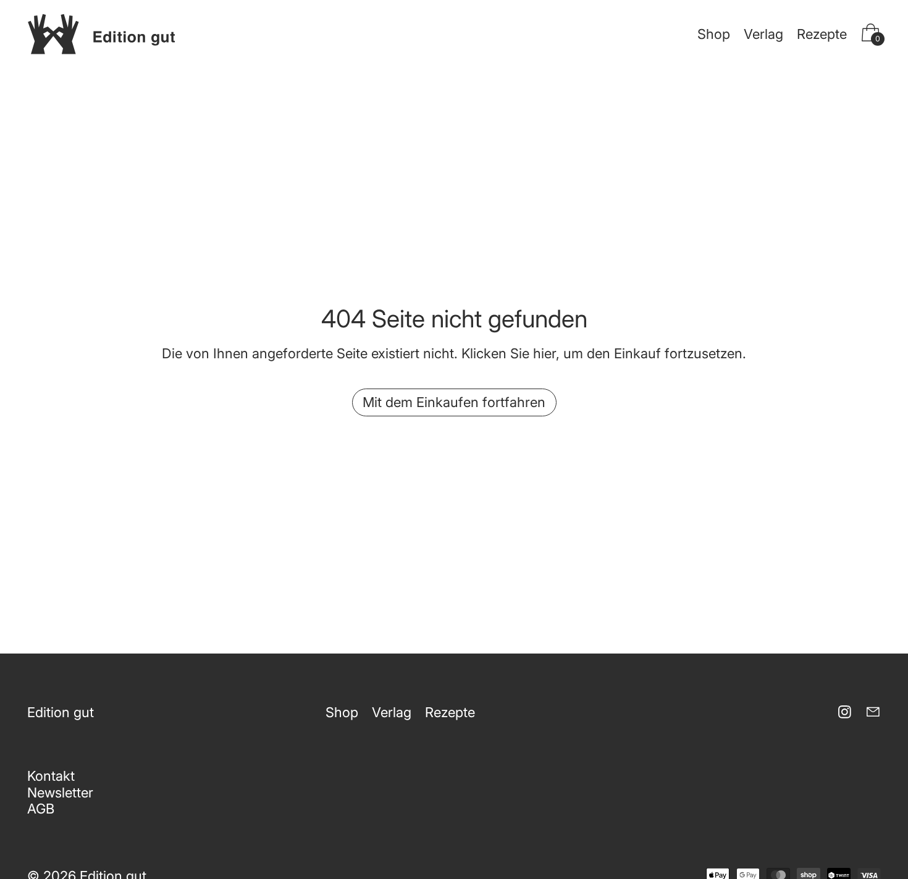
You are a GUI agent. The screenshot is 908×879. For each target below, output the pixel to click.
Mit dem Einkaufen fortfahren (454, 402)
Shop (713, 34)
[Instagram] (844, 712)
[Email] (873, 712)
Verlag (763, 34)
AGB (40, 809)
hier (544, 353)
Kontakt (51, 776)
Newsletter (60, 792)
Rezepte (822, 34)
